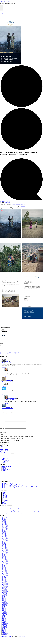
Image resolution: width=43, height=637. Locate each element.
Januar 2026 (4, 524)
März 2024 (4, 546)
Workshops (4, 503)
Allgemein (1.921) (5, 458)
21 (0, 450)
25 (5, 450)
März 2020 (4, 588)
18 (5, 449)
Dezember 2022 (5, 560)
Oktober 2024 (4, 539)
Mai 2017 (4, 618)
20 (7, 449)
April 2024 (4, 545)
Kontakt (3, 16)
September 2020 (5, 586)
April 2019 (4, 599)
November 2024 (5, 538)
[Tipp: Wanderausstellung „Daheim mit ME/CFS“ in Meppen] (21, 107)
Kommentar (2, 428)
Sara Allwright (9, 380)
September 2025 (5, 528)
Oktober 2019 (4, 593)
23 (2, 450)
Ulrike (7, 361)
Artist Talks (4, 494)
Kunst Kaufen (4, 497)
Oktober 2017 (4, 614)
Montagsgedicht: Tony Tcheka (15, 510)
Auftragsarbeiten (5, 495)
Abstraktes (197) (5, 461)
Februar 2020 (4, 589)
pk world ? (8, 407)
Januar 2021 (4, 582)
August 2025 (4, 529)
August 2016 (4, 627)
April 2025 (4, 533)
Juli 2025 (3, 530)
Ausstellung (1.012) (5, 467)
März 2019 (4, 600)
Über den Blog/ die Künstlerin (7, 13)
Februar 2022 (4, 570)
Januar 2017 (4, 622)
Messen (3, 498)
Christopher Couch (5, 510)
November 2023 (5, 550)
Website (1, 434)
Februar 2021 (4, 581)
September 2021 (5, 575)
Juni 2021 (4, 577)
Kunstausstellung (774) (6, 469)
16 (2, 449)
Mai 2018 (4, 608)
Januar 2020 (4, 590)
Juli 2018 (3, 606)
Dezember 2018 (5, 603)
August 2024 (4, 541)
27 (7, 450)
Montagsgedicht (5, 500)
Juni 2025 (4, 531)
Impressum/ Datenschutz (6, 17)
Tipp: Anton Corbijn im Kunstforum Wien (8, 353)
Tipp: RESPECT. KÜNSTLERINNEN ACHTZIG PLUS (12, 485)
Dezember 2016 (5, 623)
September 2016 (5, 626)
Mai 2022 (4, 567)
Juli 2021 (3, 576)
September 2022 (5, 563)
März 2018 (4, 610)
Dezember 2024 (5, 537)
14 (0, 449)
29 (1, 451)
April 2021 (4, 579)
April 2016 (4, 631)
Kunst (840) (4, 468)
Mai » (4, 452)
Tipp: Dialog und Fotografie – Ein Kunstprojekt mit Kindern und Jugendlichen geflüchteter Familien (20, 486)
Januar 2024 (4, 548)
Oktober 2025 (4, 527)
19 (6, 449)
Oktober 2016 (4, 625)
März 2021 (4, 580)
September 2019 (5, 594)
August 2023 (4, 553)
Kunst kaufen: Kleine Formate (7, 11)
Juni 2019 (4, 597)
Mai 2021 (4, 578)
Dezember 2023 (5, 549)
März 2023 (4, 558)
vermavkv (4, 508)
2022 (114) (4, 478)
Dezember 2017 (5, 612)
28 (0, 451)
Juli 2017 (3, 616)
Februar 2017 (4, 621)
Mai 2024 (4, 544)
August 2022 (4, 564)
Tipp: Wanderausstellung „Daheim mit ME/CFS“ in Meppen (12, 352)
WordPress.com (22, 636)
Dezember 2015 (5, 633)
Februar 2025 (4, 535)
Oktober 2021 (4, 574)
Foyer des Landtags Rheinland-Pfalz (18, 204)
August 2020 (4, 587)
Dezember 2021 (5, 572)
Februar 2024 (4, 547)
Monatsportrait (4, 499)
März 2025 (4, 534)
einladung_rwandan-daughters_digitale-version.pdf (23, 319)
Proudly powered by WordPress (5, 636)
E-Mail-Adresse (3, 432)
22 (1, 450)
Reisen (3, 501)
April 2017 (4, 619)
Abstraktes (4, 492)
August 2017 (4, 615)
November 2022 (5, 561)
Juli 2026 (3, 518)
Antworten (4, 367)
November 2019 (5, 592)
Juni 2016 (4, 629)
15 (1, 449)
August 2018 (4, 605)
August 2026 (4, 517)
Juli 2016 (3, 628)
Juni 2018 (4, 607)
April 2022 (4, 568)
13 (7, 447)
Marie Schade (8, 390)
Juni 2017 (4, 617)
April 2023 (4, 557)
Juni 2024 (4, 543)
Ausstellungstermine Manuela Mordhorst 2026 (10, 14)
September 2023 (5, 552)
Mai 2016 (4, 630)
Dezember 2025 (5, 525)
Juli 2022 (3, 565)
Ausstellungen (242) (5, 460)
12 (6, 447)
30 (2, 451)
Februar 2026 (4, 523)
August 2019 (4, 595)
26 (6, 450)
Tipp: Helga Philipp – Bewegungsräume (9, 483)
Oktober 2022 (4, 562)
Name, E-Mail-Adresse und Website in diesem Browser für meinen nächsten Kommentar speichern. (19, 436)
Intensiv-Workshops (5, 15)
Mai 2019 (4, 598)
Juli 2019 (3, 596)
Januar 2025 (4, 536)
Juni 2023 (4, 555)
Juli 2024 (3, 542)
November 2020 (5, 584)
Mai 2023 (4, 556)
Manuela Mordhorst (7, 202)
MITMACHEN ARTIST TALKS (8, 12)
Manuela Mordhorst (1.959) (7, 466)
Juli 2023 (3, 554)
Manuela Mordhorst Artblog (5, 1)
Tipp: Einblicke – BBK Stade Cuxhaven (9, 487)
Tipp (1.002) (4, 459)
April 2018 (4, 609)
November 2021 (5, 573)
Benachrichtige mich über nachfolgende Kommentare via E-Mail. (12, 438)
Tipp (3, 350)
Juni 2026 (4, 519)
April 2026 (4, 521)
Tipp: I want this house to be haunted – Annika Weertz (11, 484)
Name (1, 430)
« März (1, 452)
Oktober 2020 (4, 585)
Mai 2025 (4, 532)
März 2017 (4, 620)
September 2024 (5, 540)
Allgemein (4, 349)
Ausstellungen (4, 496)
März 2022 (4, 569)
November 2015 (5, 634)
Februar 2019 (4, 601)
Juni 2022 (4, 566)
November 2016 (5, 624)
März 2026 (4, 522)
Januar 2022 (4, 571)
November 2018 (5, 604)
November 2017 (5, 613)
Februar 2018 (4, 611)
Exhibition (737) (5, 470)
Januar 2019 (4, 602)
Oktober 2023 (4, 551)
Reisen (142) (4, 462)
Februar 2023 (4, 559)
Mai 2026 (4, 520)
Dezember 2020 (5, 583)
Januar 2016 (4, 632)
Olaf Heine (23, 206)
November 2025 (5, 526)
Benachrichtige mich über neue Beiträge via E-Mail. (10, 440)
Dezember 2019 (5, 591)
